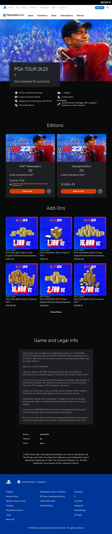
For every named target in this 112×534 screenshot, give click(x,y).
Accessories (44, 8)
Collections (42, 15)
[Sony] (106, 4)
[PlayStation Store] (14, 15)
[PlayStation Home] (4, 7)
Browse (80, 15)
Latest (30, 15)
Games (24, 8)
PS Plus (33, 8)
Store (10, 8)
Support (62, 8)
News (53, 8)
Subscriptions (66, 15)
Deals (53, 15)
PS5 (17, 8)
